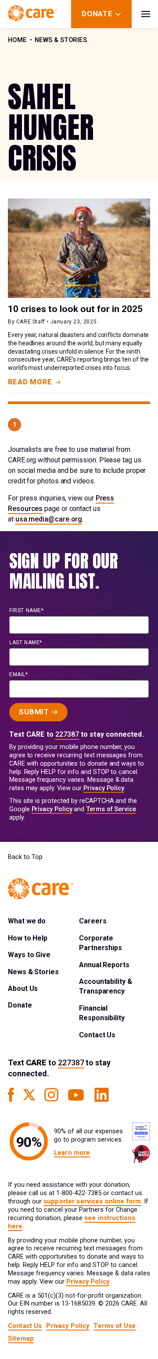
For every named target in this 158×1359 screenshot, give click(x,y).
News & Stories (61, 40)
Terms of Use (114, 1326)
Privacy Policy (103, 788)
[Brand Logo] (32, 14)
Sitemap (21, 1338)
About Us (23, 988)
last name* (25, 642)
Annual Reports (104, 965)
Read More (30, 382)
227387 (67, 734)
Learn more (72, 1153)
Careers (92, 921)
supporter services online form (92, 1201)
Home (17, 40)
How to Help (27, 938)
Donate (20, 1005)
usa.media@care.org (49, 519)
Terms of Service (111, 809)
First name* (26, 610)
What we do (27, 921)
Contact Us (97, 1035)
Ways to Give (29, 955)
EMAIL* (18, 674)
